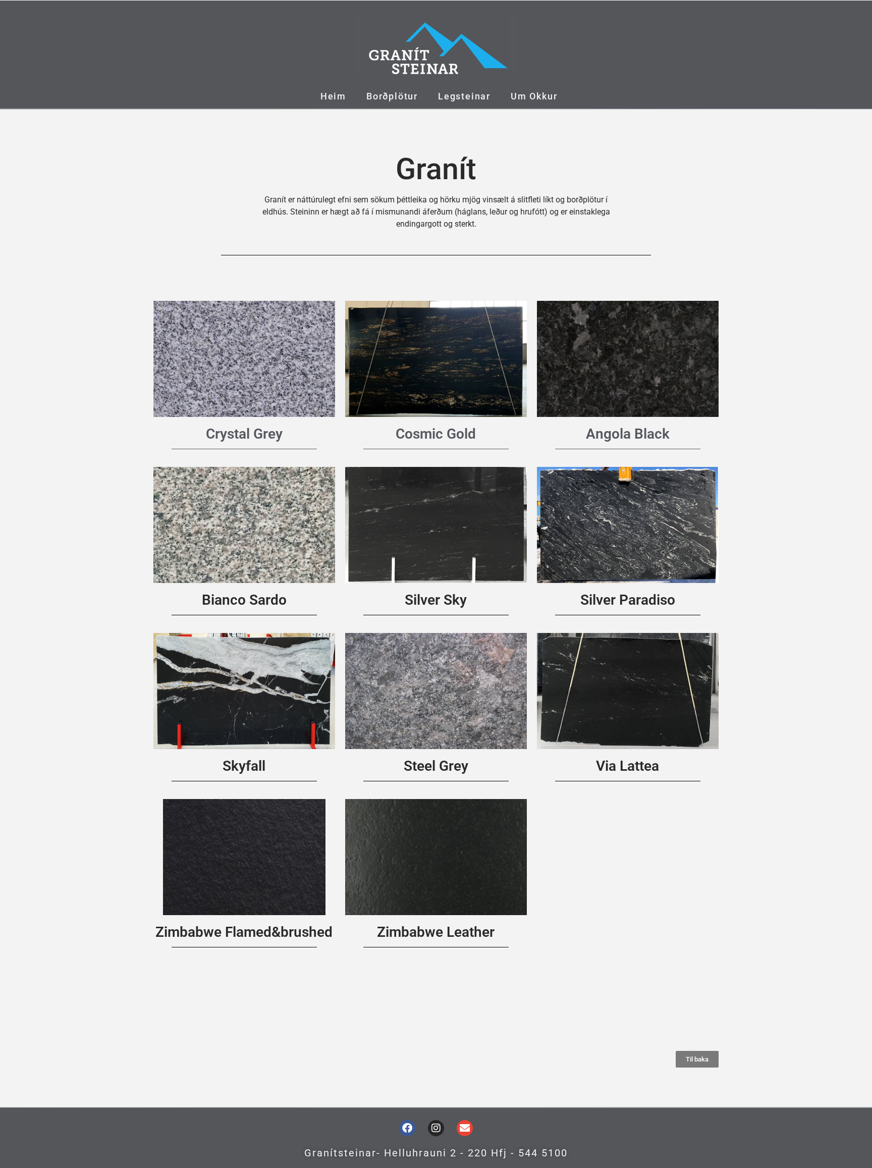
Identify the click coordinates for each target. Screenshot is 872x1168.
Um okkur (534, 96)
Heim (333, 96)
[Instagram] (436, 1128)
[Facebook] (407, 1128)
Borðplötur (392, 96)
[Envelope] (465, 1128)
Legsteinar (464, 96)
